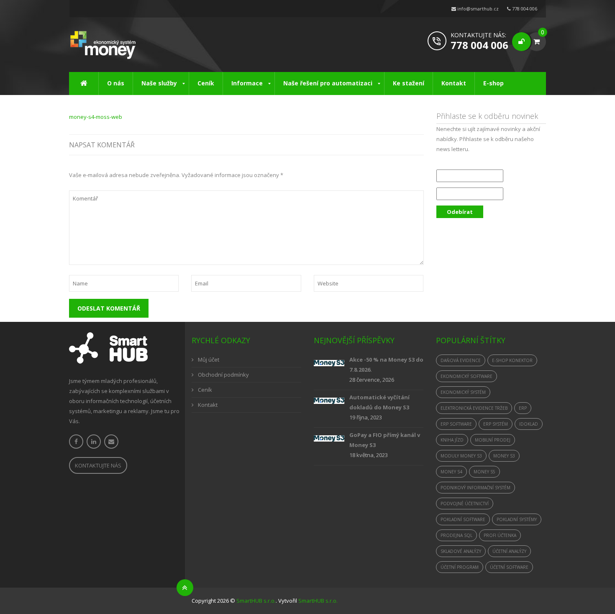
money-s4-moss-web (95, 117)
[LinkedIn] (94, 441)
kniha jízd (452, 440)
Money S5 (484, 472)
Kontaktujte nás (98, 465)
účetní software (509, 567)
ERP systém (495, 424)
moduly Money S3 (461, 456)
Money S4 (451, 472)
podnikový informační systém (475, 488)
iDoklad (528, 424)
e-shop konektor (512, 360)
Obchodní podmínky (223, 374)
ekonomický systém (463, 392)
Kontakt (208, 404)
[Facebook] (76, 441)
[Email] (111, 441)
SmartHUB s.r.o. (256, 600)
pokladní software (463, 519)
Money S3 (504, 456)
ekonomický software (466, 376)
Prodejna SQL (456, 535)
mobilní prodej (492, 440)
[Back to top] (185, 587)
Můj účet (208, 359)
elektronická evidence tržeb (474, 408)
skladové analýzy (461, 551)
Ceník (205, 389)
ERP (523, 408)
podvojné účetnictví (465, 503)
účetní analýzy (509, 551)
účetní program (460, 567)
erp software (456, 424)
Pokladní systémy (517, 519)
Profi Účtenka (500, 535)
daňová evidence (461, 360)
